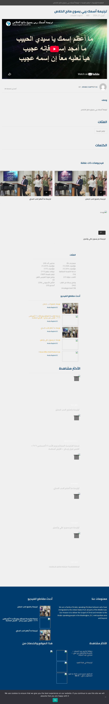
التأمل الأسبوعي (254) (46, 282)
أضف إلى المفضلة (11, 88)
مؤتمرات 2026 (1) (69, 265)
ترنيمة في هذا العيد (84, 662)
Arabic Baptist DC (90, 87)
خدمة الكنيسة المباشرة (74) (67, 273)
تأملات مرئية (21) (69, 277)
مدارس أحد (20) (48, 263)
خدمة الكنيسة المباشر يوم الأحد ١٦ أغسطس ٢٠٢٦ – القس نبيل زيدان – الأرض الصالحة (44, 316)
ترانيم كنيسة (85, 2)
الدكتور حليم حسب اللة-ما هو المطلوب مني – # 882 (80, 674)
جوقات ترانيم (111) (47, 271)
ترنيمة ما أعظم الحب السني (40, 198)
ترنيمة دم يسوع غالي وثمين (94, 238)
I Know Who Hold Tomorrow (49, 351)
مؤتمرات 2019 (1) (48, 265)
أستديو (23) (50, 285)
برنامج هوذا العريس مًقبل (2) (45, 278)
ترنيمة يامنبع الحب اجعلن (95, 198)
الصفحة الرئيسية (98, 2)
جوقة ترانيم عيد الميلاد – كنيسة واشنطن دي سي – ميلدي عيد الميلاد (82, 653)
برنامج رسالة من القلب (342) (68, 284)
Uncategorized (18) (68, 288)
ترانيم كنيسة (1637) (47, 274)
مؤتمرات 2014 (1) (69, 268)
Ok (55, 700)
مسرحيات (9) (71, 263)
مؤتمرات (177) (49, 268)
